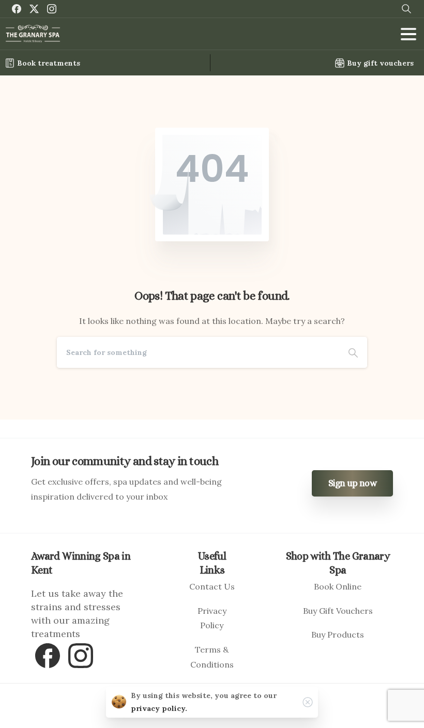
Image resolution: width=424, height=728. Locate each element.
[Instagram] (51, 8)
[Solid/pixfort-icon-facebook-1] (47, 654)
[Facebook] (16, 8)
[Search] (353, 352)
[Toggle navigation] (408, 34)
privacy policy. (159, 708)
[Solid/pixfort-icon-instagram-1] (80, 654)
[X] (34, 8)
